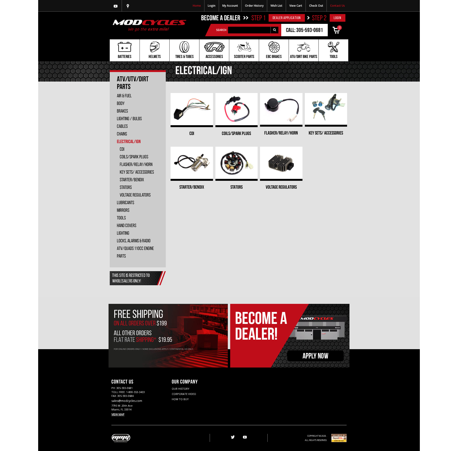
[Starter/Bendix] (192, 163)
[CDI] (192, 109)
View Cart (295, 6)
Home (197, 6)
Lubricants (125, 203)
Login (211, 6)
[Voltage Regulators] (281, 163)
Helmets (155, 57)
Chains (122, 134)
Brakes (122, 111)
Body (121, 103)
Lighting (123, 233)
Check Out (316, 6)
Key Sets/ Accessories (326, 133)
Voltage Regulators (281, 187)
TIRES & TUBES (184, 57)
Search (221, 30)
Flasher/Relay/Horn (281, 133)
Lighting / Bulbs (129, 119)
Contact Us (337, 6)
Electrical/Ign (129, 142)
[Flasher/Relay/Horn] (281, 109)
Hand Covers (126, 225)
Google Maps (128, 5)
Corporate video (184, 394)
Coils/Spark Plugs (236, 133)
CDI (191, 133)
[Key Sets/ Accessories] (326, 109)
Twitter (232, 437)
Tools (334, 57)
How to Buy (180, 399)
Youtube (116, 5)
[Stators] (236, 163)
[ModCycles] (149, 25)
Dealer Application (287, 18)
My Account (230, 6)
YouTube (244, 437)
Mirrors (123, 210)
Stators (236, 187)
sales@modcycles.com (126, 401)
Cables (122, 126)
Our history (180, 388)
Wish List (276, 6)
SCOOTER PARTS (244, 57)
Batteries (124, 57)
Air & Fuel (124, 96)
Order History (254, 6)
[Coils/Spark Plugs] (236, 109)
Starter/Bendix (191, 187)
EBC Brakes (274, 57)
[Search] (274, 30)
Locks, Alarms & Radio (134, 241)
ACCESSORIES (214, 57)
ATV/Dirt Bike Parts (303, 57)
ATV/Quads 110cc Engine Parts (135, 252)
